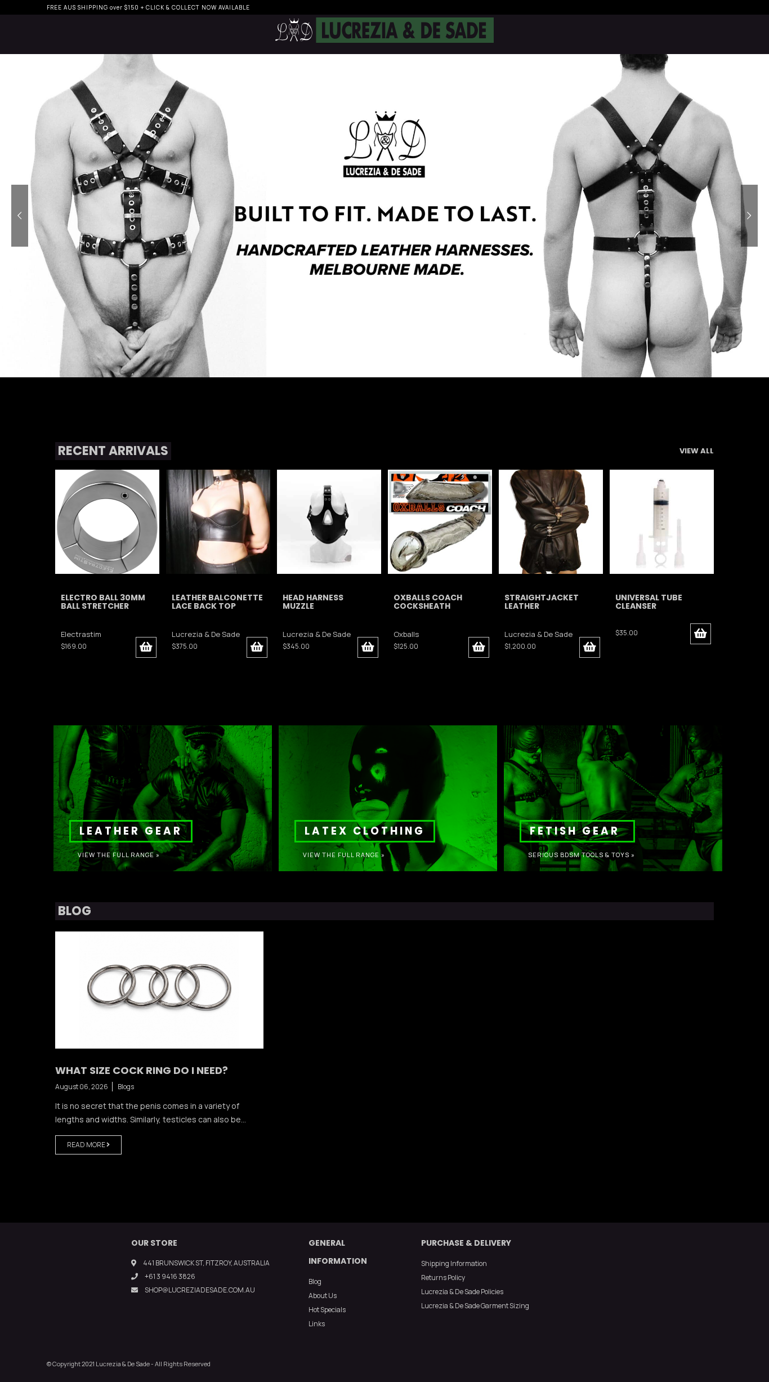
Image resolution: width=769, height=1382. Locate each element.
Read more (86, 1144)
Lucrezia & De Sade (95, 634)
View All (696, 450)
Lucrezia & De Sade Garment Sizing (475, 1305)
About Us (323, 1295)
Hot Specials (327, 1309)
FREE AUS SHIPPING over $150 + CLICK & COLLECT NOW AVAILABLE (148, 7)
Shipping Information (454, 1263)
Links (317, 1323)
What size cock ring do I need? (141, 1070)
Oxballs (295, 634)
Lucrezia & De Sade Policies (462, 1291)
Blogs (126, 1086)
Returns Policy (443, 1277)
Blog (315, 1281)
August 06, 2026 (81, 1086)
